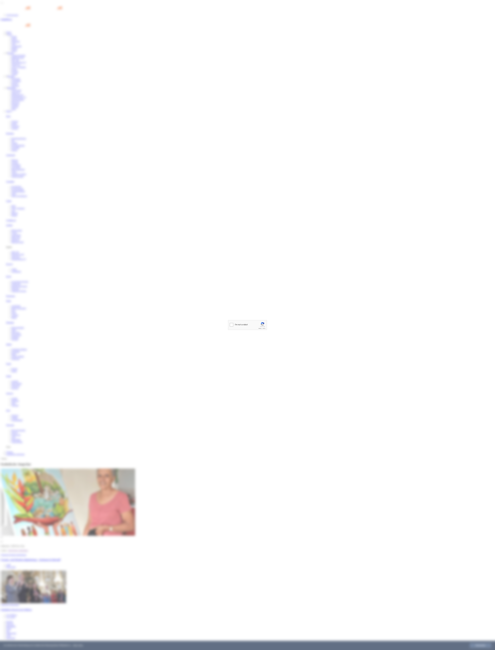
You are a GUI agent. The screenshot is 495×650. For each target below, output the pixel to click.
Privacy (260, 328)
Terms (263, 328)
